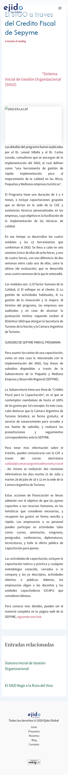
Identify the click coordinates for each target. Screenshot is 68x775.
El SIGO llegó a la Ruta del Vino (29, 685)
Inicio (34, 727)
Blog (34, 740)
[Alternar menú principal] (60, 8)
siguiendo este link (29, 617)
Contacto (34, 744)
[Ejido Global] (13, 8)
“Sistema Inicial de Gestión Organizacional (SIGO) (33, 79)
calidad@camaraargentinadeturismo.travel (34, 464)
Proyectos (34, 731)
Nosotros (34, 735)
